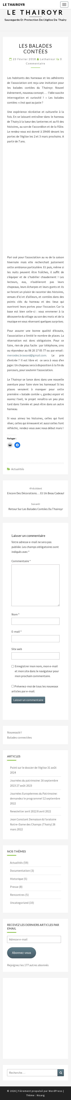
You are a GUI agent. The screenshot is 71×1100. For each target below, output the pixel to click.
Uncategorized (19, 902)
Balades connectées (19, 737)
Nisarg (41, 1095)
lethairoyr (47, 59)
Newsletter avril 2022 (23, 811)
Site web (16, 649)
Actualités (17, 469)
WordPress (55, 1091)
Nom (15, 614)
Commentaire (21, 561)
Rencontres (17, 895)
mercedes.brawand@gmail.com (26, 355)
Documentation (20, 870)
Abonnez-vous (21, 953)
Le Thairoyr (14, 4)
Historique (16, 879)
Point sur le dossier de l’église (28, 767)
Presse (14, 887)
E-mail (16, 631)
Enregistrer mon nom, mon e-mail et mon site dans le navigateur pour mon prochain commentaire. (37, 671)
